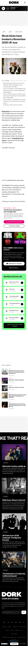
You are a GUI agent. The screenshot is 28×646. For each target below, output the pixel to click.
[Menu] (24, 2)
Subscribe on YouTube (15, 263)
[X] (12, 622)
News (10, 31)
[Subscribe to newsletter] (23, 612)
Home (4, 31)
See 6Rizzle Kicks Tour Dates (14, 325)
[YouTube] (16, 622)
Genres (8, 630)
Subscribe (14, 643)
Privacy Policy (22, 626)
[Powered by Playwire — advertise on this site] (14, 641)
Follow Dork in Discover (14, 221)
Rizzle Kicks (5, 111)
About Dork (15, 626)
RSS (20, 630)
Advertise (4, 626)
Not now (23, 643)
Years (12, 630)
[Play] (3, 8)
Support (9, 626)
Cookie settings (14, 633)
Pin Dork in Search (14, 226)
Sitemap (16, 630)
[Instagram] (4, 622)
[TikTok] (23, 622)
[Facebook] (8, 622)
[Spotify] (20, 622)
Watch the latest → (14, 267)
